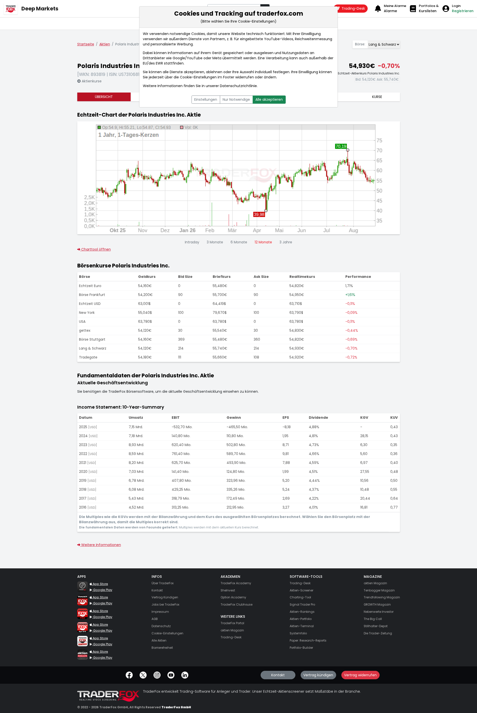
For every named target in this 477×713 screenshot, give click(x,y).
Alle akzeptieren (269, 99)
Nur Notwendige (236, 99)
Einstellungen (205, 99)
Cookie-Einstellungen (198, 77)
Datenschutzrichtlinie (238, 85)
